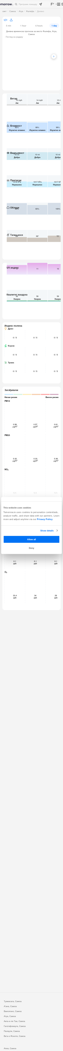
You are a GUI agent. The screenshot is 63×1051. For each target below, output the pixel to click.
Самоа (12, 11)
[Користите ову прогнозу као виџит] (5, 20)
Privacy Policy (44, 519)
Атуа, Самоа (10, 1016)
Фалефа (30, 11)
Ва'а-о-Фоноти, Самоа (14, 1035)
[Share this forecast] (10, 20)
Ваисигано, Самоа (13, 1011)
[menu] (59, 4)
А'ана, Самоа (10, 1006)
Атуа (21, 11)
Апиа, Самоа (10, 1048)
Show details (47, 530)
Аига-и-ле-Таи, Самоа (14, 1021)
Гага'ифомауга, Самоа (15, 1026)
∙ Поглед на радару (14, 36)
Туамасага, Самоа (13, 1001)
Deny (31, 548)
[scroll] (53, 56)
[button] (31, 4)
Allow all (31, 539)
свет (4, 11)
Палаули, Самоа (12, 1031)
